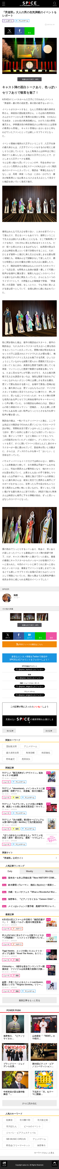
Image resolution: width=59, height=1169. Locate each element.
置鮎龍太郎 (11, 746)
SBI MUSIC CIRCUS (16, 1138)
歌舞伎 (9, 1119)
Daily (10, 871)
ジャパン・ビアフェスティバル (21, 1132)
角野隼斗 (41, 1145)
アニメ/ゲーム (30, 746)
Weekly (29, 871)
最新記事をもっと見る (29, 1000)
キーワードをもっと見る (44, 1152)
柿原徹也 (46, 752)
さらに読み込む (29, 1103)
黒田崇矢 (26, 758)
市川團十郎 (25, 1119)
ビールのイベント (32, 1126)
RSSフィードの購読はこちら (31, 644)
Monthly (49, 871)
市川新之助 (42, 1119)
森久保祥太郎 (12, 752)
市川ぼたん (11, 1126)
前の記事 (9, 730)
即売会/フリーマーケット (18, 1145)
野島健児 (10, 758)
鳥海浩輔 (30, 752)
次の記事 (49, 730)
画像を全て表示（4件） (31, 79)
